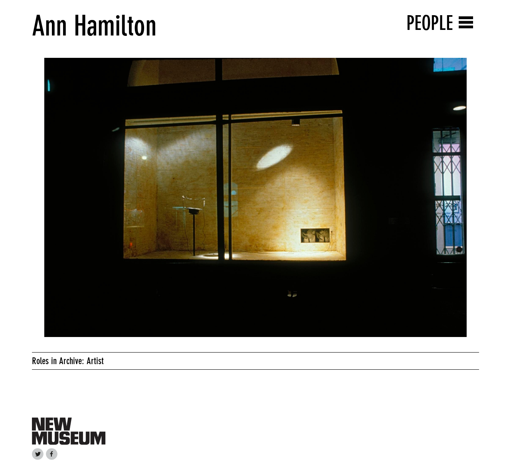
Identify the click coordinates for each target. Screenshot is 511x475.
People (429, 23)
